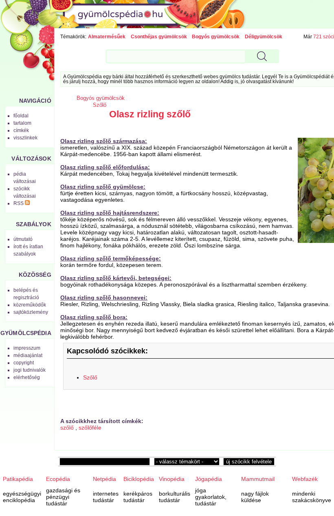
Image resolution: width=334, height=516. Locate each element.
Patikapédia (18, 479)
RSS (19, 203)
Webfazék (305, 479)
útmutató (23, 239)
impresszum (26, 348)
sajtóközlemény (30, 312)
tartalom (22, 123)
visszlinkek (25, 138)
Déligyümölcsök (263, 36)
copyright (23, 363)
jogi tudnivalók (29, 370)
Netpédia (104, 479)
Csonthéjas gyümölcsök (159, 36)
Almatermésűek (106, 36)
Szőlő (99, 105)
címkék (21, 130)
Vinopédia (172, 479)
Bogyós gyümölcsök (216, 36)
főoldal (21, 116)
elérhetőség (26, 377)
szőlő (67, 427)
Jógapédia (208, 479)
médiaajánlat (27, 355)
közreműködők (29, 305)
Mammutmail (258, 479)
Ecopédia (58, 479)
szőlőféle (90, 427)
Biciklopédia (138, 479)
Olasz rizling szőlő (150, 114)
